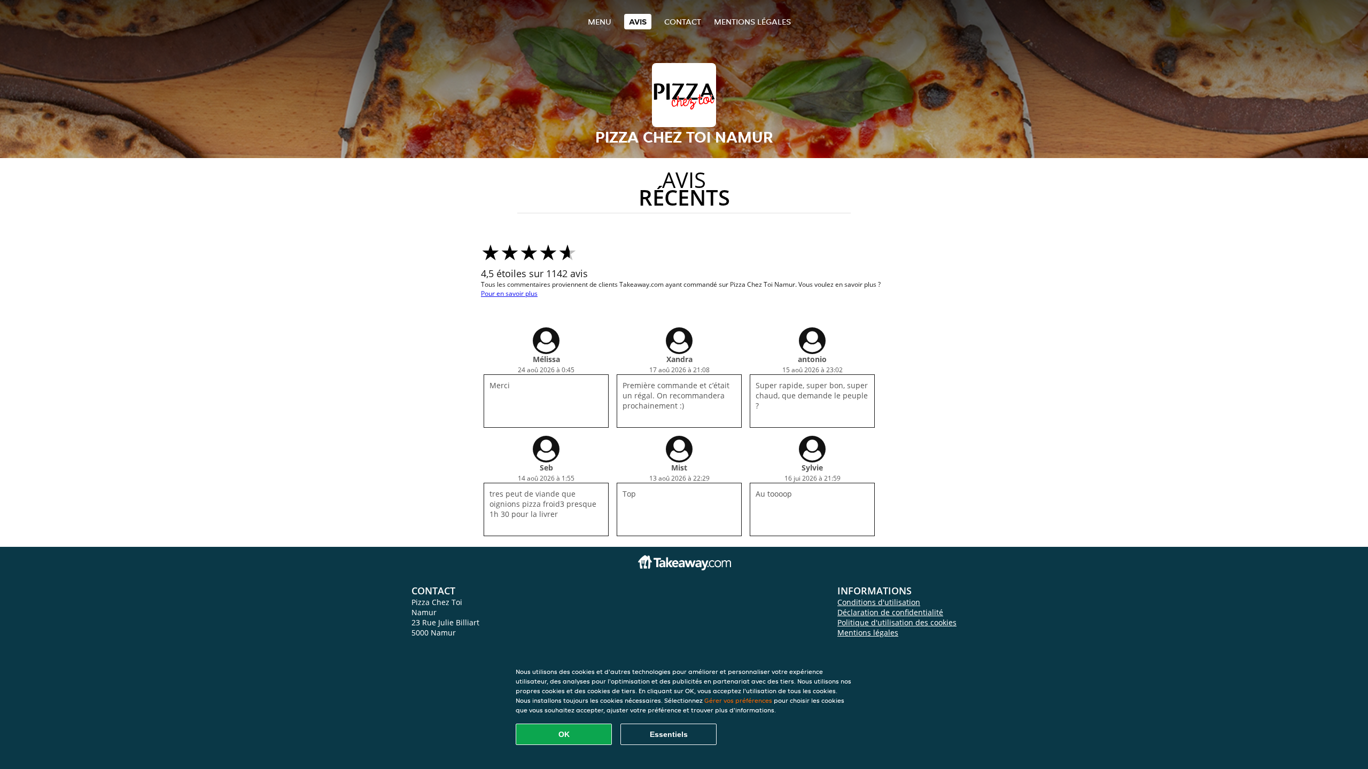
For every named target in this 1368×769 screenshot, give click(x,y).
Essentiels (669, 734)
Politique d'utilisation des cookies (897, 622)
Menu (599, 21)
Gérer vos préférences (738, 700)
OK (564, 734)
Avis (638, 21)
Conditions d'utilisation (878, 602)
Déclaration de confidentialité (890, 612)
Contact (682, 21)
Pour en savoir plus (509, 293)
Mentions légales (752, 21)
